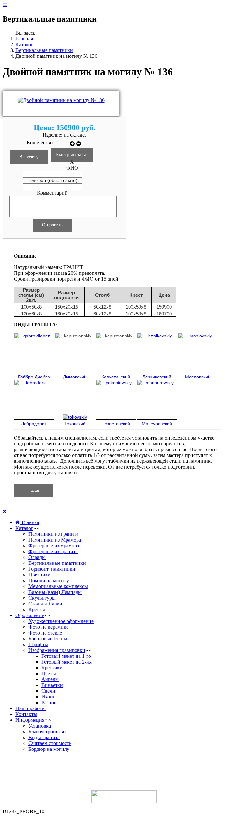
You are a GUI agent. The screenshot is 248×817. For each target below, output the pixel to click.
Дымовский (75, 376)
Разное (48, 702)
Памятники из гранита (53, 534)
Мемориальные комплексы (58, 586)
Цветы (48, 673)
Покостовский (115, 423)
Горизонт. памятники (51, 569)
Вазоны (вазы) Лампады (55, 592)
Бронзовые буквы (47, 638)
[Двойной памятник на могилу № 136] (61, 100)
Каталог (24, 44)
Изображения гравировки (56, 650)
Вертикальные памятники (44, 50)
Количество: (41, 142)
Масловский (198, 376)
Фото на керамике (48, 627)
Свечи (48, 691)
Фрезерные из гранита (53, 551)
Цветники (39, 574)
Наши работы (31, 708)
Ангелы (50, 679)
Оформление (30, 615)
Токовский (75, 423)
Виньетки (52, 685)
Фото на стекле (45, 633)
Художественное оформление (61, 621)
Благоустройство (47, 731)
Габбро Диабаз (34, 376)
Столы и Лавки (45, 603)
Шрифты (38, 644)
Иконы (49, 696)
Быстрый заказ (72, 154)
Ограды (37, 557)
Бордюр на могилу (48, 749)
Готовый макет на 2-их (66, 662)
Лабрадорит (33, 423)
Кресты (36, 609)
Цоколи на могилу (48, 580)
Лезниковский (156, 376)
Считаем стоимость (49, 743)
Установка (39, 726)
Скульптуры (42, 598)
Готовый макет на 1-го (66, 656)
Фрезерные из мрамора (53, 545)
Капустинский (115, 376)
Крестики (52, 667)
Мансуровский (157, 423)
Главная (24, 38)
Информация (30, 720)
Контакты (26, 714)
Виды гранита (44, 737)
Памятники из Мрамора (54, 540)
